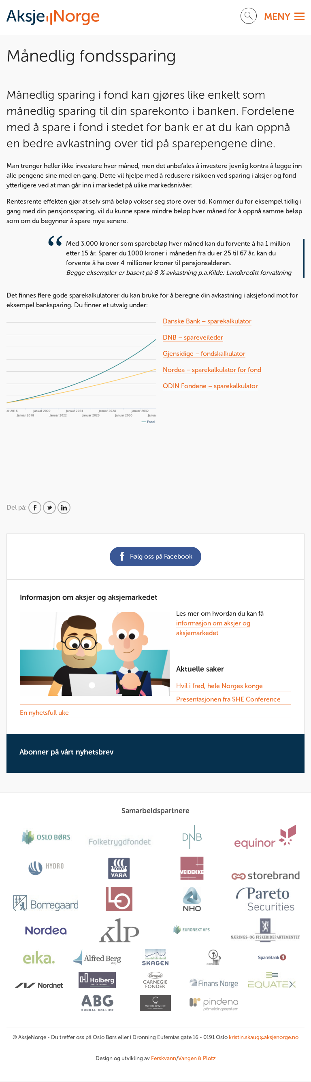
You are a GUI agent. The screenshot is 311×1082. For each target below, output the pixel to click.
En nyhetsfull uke (44, 712)
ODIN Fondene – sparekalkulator (210, 386)
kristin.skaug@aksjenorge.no (263, 1037)
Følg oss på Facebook (161, 556)
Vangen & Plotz (197, 1058)
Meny (277, 16)
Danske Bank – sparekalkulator (207, 321)
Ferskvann (163, 1058)
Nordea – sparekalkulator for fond (212, 370)
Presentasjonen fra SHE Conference (228, 699)
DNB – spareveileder (193, 337)
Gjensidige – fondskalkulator (204, 353)
